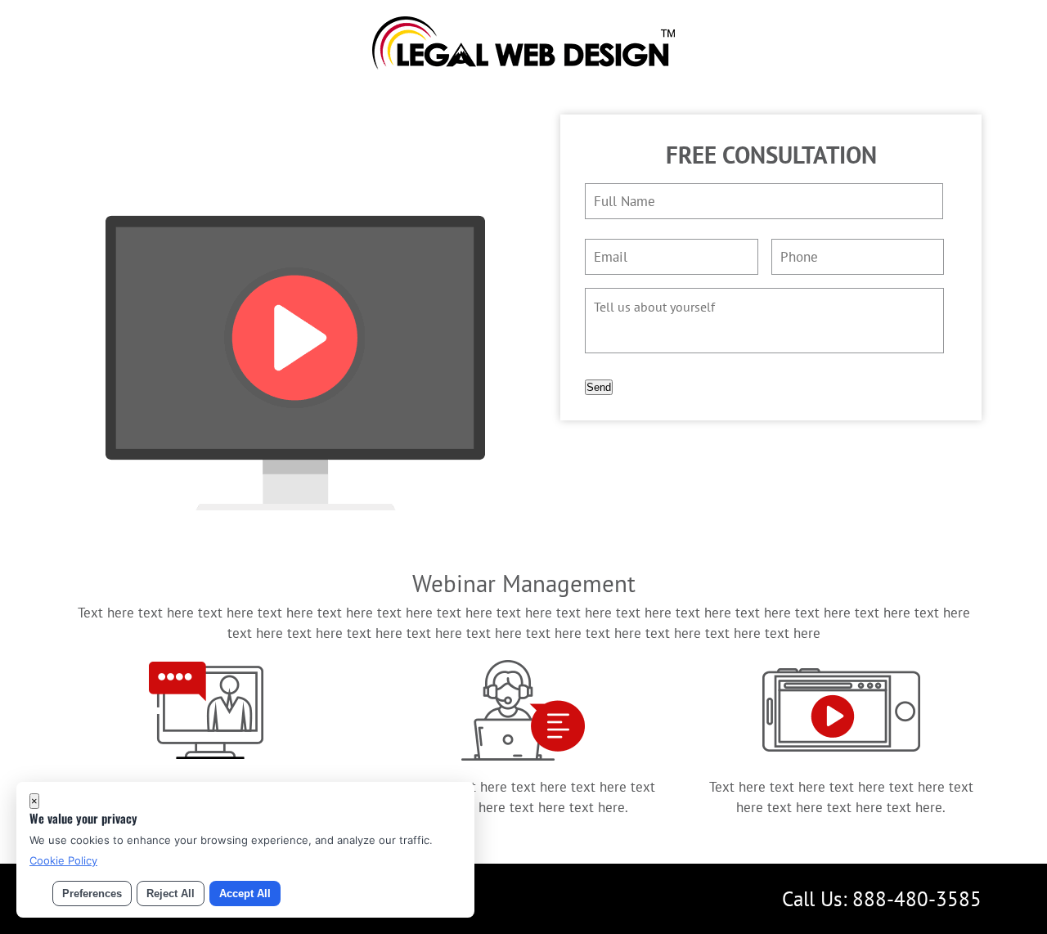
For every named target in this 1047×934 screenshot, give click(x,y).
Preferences (92, 893)
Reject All (170, 893)
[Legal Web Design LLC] (523, 65)
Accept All (245, 893)
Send (598, 387)
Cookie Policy (63, 860)
